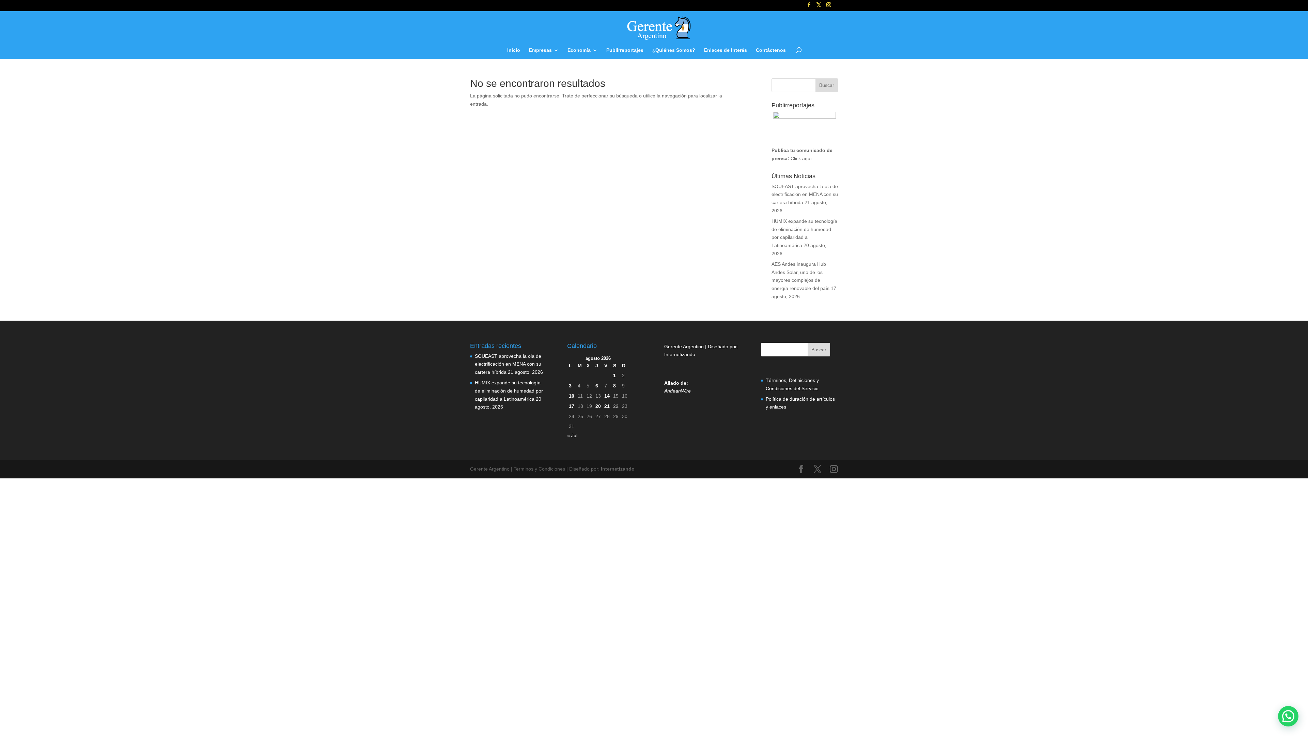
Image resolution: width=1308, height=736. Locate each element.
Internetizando (679, 354)
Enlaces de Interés (725, 50)
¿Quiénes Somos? (673, 50)
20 (598, 406)
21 (607, 406)
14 (607, 396)
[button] (1288, 716)
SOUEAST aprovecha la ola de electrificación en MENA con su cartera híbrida (805, 194)
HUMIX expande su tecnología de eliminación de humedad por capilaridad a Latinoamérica (509, 391)
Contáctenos (771, 50)
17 (571, 406)
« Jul (572, 435)
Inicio (513, 50)
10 (571, 396)
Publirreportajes (624, 50)
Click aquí (801, 158)
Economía (579, 50)
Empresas (540, 50)
